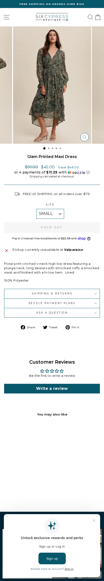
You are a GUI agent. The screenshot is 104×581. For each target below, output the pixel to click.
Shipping (36, 176)
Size (50, 204)
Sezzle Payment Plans (52, 303)
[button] (52, 172)
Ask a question (51, 312)
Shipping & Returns (52, 293)
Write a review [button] (52, 388)
